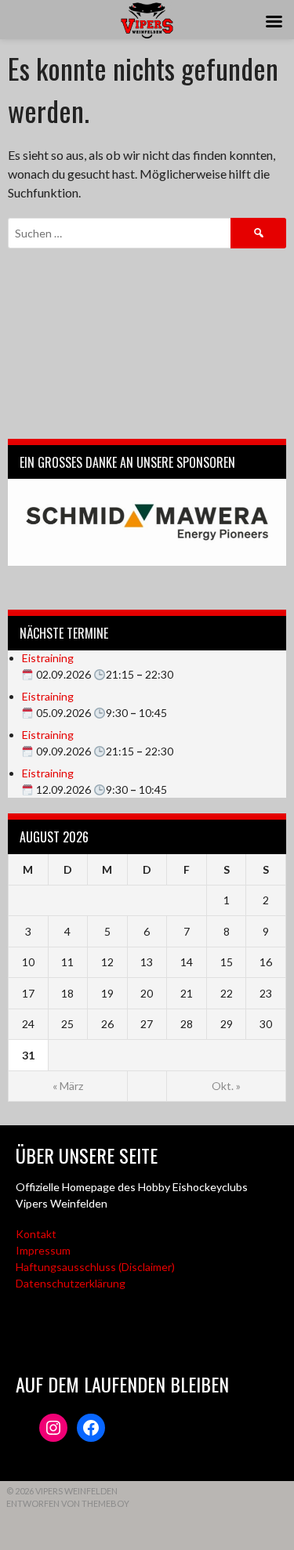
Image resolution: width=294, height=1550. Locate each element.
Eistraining (48, 658)
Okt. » (226, 1085)
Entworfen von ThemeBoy (67, 1503)
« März (68, 1085)
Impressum (43, 1250)
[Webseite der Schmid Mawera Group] (147, 522)
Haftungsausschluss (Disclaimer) (95, 1266)
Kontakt (36, 1233)
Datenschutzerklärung (70, 1283)
